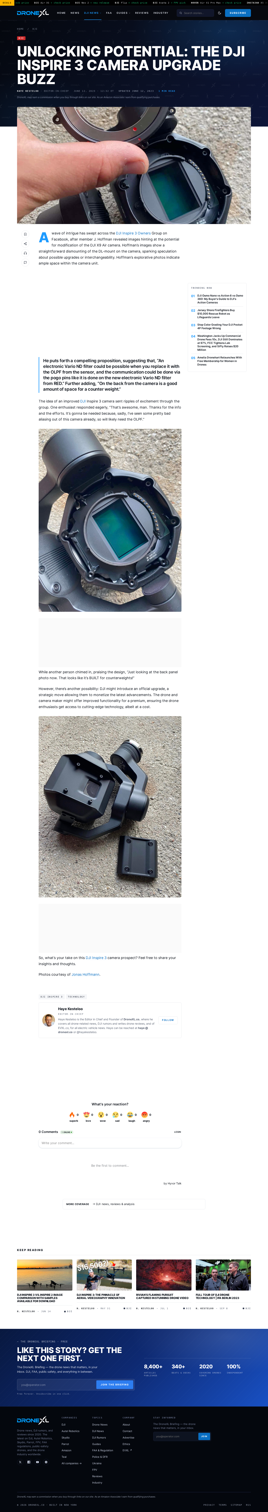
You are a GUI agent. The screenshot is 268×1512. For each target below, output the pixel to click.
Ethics (126, 1444)
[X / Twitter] (20, 1462)
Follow (168, 1020)
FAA (109, 12)
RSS (248, 1505)
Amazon (66, 1450)
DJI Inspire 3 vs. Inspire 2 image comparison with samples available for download (40, 1298)
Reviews (142, 12)
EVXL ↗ (127, 1450)
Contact (127, 1431)
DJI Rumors (99, 1437)
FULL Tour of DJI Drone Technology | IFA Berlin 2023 (217, 1296)
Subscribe (238, 12)
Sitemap (236, 1505)
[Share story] (25, 244)
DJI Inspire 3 (96, 958)
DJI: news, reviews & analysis (115, 1204)
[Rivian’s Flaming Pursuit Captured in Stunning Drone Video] (163, 1275)
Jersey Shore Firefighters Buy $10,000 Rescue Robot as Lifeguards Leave (216, 314)
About (126, 1424)
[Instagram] (46, 1462)
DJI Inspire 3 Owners (133, 233)
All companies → (72, 1463)
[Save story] (25, 234)
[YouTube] (37, 1462)
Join (204, 1436)
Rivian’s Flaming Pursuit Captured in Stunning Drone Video (162, 1296)
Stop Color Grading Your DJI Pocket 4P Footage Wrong (219, 326)
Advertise (128, 1437)
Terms (223, 1505)
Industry (161, 12)
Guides (122, 12)
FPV (94, 1469)
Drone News (100, 1424)
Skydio (66, 1437)
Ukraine (97, 1463)
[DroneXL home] (33, 13)
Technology (76, 997)
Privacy (209, 1505)
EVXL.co (63, 1028)
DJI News (91, 12)
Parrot (65, 1444)
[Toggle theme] (219, 13)
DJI (35, 29)
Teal (64, 1456)
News (75, 12)
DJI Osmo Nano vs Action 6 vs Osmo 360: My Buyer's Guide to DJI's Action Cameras (220, 299)
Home (61, 12)
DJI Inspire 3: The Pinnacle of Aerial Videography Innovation (101, 1296)
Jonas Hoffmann (85, 974)
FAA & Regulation (102, 1450)
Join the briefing (115, 1384)
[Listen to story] (25, 253)
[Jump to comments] (25, 262)
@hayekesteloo (86, 1032)
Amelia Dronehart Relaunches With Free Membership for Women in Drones (219, 361)
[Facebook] (29, 1462)
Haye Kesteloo (70, 1009)
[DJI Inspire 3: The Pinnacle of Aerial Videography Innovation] (104, 1275)
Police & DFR (100, 1456)
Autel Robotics (70, 1431)
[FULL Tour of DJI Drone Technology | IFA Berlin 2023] (223, 1275)
